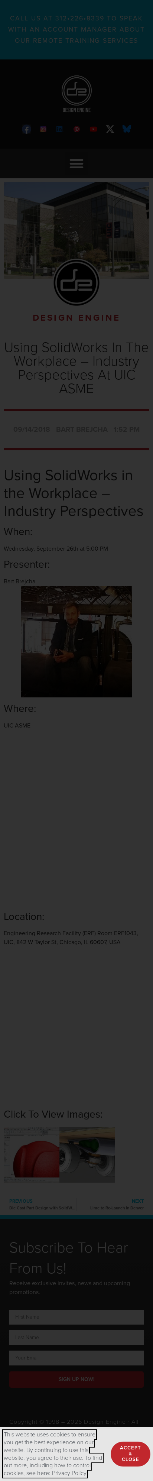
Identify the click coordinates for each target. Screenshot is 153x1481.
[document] (76, 740)
